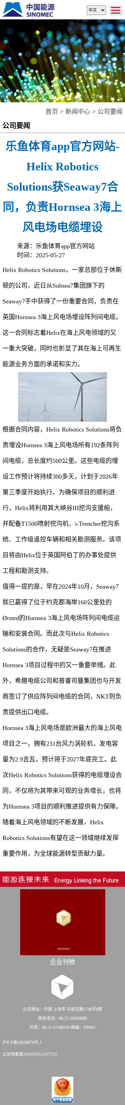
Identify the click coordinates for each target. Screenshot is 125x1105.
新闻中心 (77, 111)
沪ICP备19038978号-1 (22, 1042)
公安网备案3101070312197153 (29, 1054)
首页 (51, 111)
